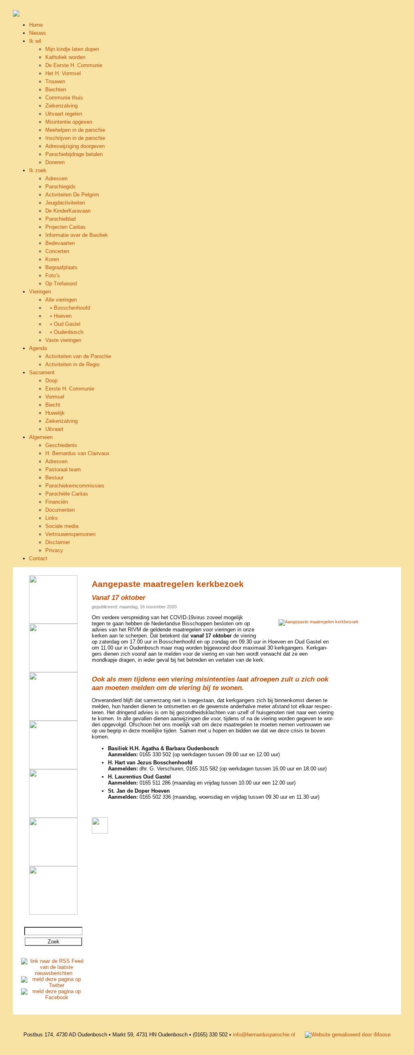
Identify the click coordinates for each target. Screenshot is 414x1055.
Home (36, 25)
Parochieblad (60, 219)
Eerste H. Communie (69, 389)
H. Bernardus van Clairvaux (77, 453)
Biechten (55, 90)
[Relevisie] (53, 670)
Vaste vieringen (63, 340)
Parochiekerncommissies (74, 486)
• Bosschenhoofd (67, 308)
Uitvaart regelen (63, 114)
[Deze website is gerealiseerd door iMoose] (348, 1035)
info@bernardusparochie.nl (264, 1035)
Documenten (60, 510)
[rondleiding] (53, 719)
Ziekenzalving (61, 106)
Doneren (55, 162)
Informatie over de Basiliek (76, 235)
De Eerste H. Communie (73, 65)
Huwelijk (55, 413)
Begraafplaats (61, 267)
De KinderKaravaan (68, 211)
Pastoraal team (63, 469)
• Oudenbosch (64, 332)
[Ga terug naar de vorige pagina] (100, 832)
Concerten (57, 251)
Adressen (56, 178)
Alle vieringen (61, 300)
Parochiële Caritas (66, 494)
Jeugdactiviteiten (65, 203)
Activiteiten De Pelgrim (72, 195)
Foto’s (52, 275)
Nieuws (37, 33)
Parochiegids (60, 187)
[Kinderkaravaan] (53, 864)
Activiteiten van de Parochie (78, 356)
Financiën (56, 502)
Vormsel (54, 397)
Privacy (54, 550)
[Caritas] (53, 816)
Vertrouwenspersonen (70, 534)
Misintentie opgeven (68, 122)
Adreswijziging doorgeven (75, 146)
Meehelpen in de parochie (75, 130)
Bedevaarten (60, 243)
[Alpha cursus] (53, 622)
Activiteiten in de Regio (72, 364)
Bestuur (54, 478)
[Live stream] (53, 767)
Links (51, 518)
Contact (38, 558)
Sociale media (61, 526)
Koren (52, 259)
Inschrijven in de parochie (75, 138)
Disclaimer (57, 542)
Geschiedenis (61, 445)
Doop (51, 381)
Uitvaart (54, 429)
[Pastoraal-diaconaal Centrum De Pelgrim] (53, 913)
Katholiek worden (65, 57)
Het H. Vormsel (63, 73)
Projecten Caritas (65, 227)
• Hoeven (58, 316)
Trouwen (55, 81)
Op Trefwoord (61, 284)
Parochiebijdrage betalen (74, 154)
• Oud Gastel (62, 324)
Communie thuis (64, 98)
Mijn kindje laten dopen (72, 49)
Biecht (52, 405)
